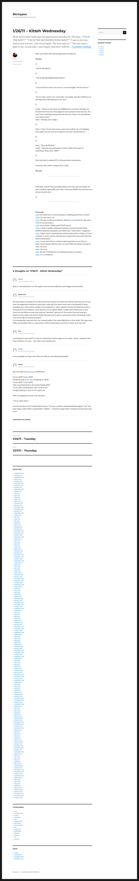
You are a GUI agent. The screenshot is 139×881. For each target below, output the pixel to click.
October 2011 (18, 511)
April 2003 (17, 714)
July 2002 (17, 732)
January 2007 (18, 624)
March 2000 (18, 788)
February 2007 (18, 622)
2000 (37, 255)
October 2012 (18, 487)
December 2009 (19, 555)
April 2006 (17, 642)
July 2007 (17, 612)
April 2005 (17, 666)
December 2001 (19, 746)
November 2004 (19, 676)
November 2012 (19, 485)
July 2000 (17, 780)
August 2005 (18, 658)
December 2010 (19, 531)
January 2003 (18, 720)
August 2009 (18, 563)
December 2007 (19, 602)
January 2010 (18, 553)
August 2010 (18, 539)
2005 (37, 233)
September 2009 (19, 561)
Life (20, 64)
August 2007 (18, 610)
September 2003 (19, 704)
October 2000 (18, 774)
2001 (37, 252)
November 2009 (19, 557)
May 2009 (17, 569)
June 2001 (17, 758)
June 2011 (17, 519)
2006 (37, 228)
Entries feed (17, 855)
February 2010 (18, 551)
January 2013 (18, 481)
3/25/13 (101, 55)
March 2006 (18, 644)
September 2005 (19, 656)
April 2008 (17, 595)
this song (30, 372)
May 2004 (17, 688)
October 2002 (18, 726)
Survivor (16, 835)
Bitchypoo (20, 14)
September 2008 (19, 585)
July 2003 (17, 708)
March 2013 (17, 479)
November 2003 (19, 700)
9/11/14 (101, 47)
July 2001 (17, 756)
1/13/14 (101, 49)
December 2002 (19, 722)
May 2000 (17, 784)
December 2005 (19, 650)
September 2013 (19, 477)
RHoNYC (16, 833)
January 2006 (18, 648)
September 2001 (19, 752)
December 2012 (19, 483)
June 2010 (17, 543)
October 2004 (18, 678)
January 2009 (18, 577)
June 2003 (17, 710)
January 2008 (18, 600)
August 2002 (18, 730)
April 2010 (17, 547)
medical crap (18, 821)
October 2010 (18, 535)
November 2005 (19, 652)
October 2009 (18, 559)
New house (17, 823)
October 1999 (18, 797)
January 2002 (18, 744)
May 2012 (17, 497)
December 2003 (19, 698)
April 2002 (17, 738)
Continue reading (81, 46)
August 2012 (18, 491)
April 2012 (17, 499)
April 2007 (17, 618)
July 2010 (17, 541)
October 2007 (18, 606)
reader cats (17, 829)
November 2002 (19, 724)
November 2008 (19, 581)
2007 (37, 225)
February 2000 (18, 790)
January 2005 (18, 672)
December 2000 (19, 770)
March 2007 (18, 620)
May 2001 (17, 760)
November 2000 (19, 772)
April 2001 (17, 762)
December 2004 (19, 674)
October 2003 (18, 702)
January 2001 (18, 768)
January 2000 (18, 792)
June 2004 (17, 686)
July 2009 (17, 565)
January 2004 (18, 696)
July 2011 (16, 517)
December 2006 (19, 626)
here (70, 220)
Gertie (20, 349)
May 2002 (17, 736)
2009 (37, 217)
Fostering (16, 64)
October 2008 (18, 583)
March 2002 (18, 740)
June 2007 (17, 614)
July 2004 (17, 684)
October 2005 (18, 654)
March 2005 (18, 668)
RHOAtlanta (17, 831)
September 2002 (19, 728)
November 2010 (19, 533)
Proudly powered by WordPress (30, 872)
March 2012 (17, 501)
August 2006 (18, 634)
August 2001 (18, 754)
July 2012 (17, 493)
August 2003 (18, 706)
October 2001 (18, 750)
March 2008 (18, 597)
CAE (15, 811)
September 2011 (19, 513)
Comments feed (19, 857)
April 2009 (17, 571)
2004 (37, 241)
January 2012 (18, 505)
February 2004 (18, 694)
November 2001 (19, 748)
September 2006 (19, 632)
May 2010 (17, 545)
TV (15, 837)
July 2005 (17, 660)
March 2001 (17, 764)
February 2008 (18, 598)
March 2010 (17, 549)
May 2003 (17, 712)
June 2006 (17, 638)
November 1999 (19, 795)
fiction (16, 815)
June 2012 (17, 495)
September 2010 (19, 537)
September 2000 (19, 776)
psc (15, 827)
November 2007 (19, 604)
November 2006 (19, 628)
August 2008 (18, 587)
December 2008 (19, 579)
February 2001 (18, 766)
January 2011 (18, 529)
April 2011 (17, 523)
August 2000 (18, 778)
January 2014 (18, 475)
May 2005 (17, 664)
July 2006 (17, 636)
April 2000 (17, 786)
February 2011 (18, 527)
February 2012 (18, 503)
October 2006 (18, 630)
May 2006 (17, 640)
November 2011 (18, 509)
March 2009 (18, 573)
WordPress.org (18, 859)
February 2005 (18, 670)
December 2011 (18, 507)
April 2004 (17, 690)
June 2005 (17, 662)
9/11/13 (101, 51)
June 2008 (17, 591)
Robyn (15, 59)
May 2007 (17, 616)
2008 (37, 220)
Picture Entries (18, 825)
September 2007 (19, 608)
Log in (16, 853)
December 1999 (19, 793)
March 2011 (17, 525)
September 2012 (19, 489)
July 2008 (17, 589)
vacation (16, 839)
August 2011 (17, 515)
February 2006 (18, 646)
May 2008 (17, 593)
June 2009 (17, 567)
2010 (37, 215)
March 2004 (18, 692)
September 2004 (19, 680)
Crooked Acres (18, 813)
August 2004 (18, 682)
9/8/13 (101, 53)
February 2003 (18, 718)
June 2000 (17, 782)
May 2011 (17, 521)
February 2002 (18, 742)
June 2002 (17, 734)
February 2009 (18, 575)
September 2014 (19, 473)
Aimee (20, 279)
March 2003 (17, 716)
